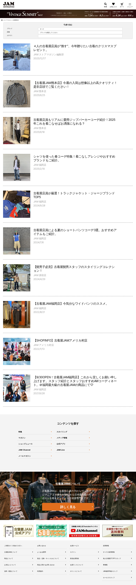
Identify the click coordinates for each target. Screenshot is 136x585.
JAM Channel (24, 450)
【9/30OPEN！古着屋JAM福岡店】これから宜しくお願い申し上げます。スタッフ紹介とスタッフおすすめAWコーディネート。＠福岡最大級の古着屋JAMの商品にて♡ (75, 381)
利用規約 (40, 571)
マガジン (22, 438)
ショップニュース (25, 444)
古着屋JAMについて (10, 552)
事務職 (105, 565)
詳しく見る (68, 507)
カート (122, 7)
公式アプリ (61, 444)
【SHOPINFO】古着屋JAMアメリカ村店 (60, 340)
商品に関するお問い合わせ (46, 565)
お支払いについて (10, 565)
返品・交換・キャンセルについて (48, 558)
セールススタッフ (109, 577)
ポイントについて (76, 571)
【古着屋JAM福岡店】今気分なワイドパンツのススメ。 (71, 303)
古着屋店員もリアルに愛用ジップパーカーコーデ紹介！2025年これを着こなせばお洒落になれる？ (74, 121)
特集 (20, 432)
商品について (8, 558)
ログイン (73, 552)
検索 (105, 7)
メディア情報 (62, 438)
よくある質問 (41, 552)
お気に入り (113, 7)
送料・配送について (10, 571)
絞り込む (68, 25)
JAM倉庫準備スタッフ (110, 571)
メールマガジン (24, 456)
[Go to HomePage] (2, 20)
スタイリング (62, 432)
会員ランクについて (76, 565)
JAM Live (61, 450)
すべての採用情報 (109, 552)
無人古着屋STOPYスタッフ (112, 558)
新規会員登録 (74, 558)
